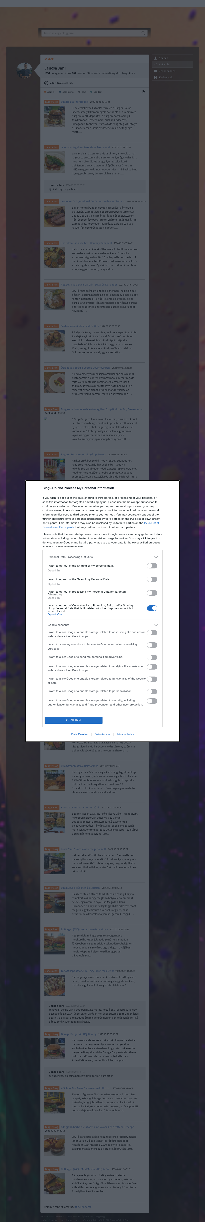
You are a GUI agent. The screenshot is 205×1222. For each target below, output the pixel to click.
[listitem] (102, 557)
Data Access (102, 734)
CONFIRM (73, 720)
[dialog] (102, 611)
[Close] (172, 488)
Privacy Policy (125, 734)
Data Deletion (79, 734)
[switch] (152, 565)
